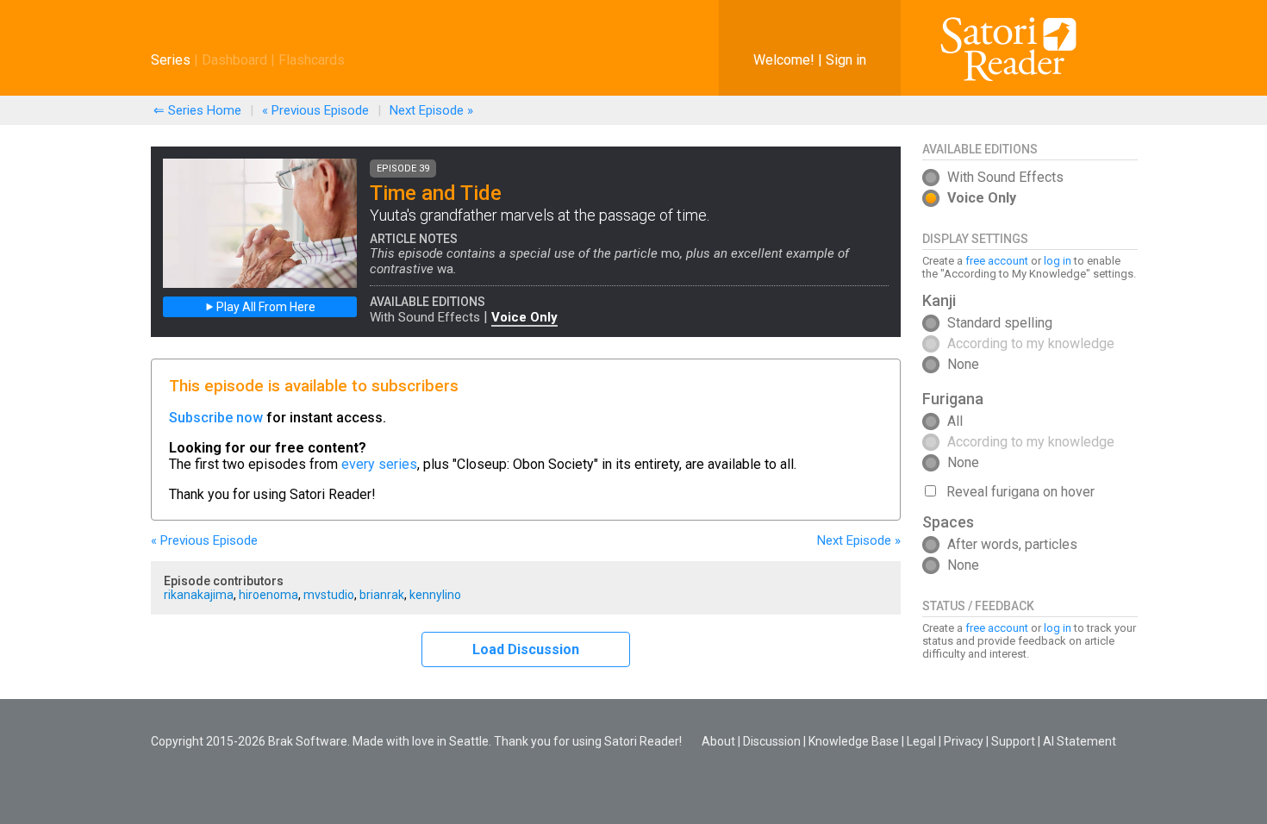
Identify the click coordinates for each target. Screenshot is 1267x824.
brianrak (381, 595)
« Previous (315, 110)
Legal (921, 741)
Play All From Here (264, 307)
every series (379, 464)
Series (170, 60)
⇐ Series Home (197, 110)
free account (996, 260)
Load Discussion (525, 649)
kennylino (435, 595)
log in (1057, 260)
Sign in (846, 60)
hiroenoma (268, 595)
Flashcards (311, 60)
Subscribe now (216, 417)
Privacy (963, 741)
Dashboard (234, 60)
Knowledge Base (853, 741)
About (718, 741)
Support (1013, 741)
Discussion (772, 741)
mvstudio (328, 595)
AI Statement (1079, 741)
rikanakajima (199, 595)
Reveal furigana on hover (1020, 492)
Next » (431, 110)
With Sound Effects (425, 317)
